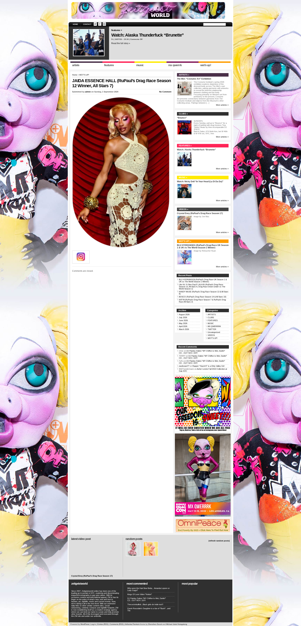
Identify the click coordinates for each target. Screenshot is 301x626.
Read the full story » (120, 43)
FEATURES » (116, 30)
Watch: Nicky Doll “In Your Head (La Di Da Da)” (200, 181)
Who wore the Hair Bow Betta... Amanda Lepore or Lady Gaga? (148, 589)
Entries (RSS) (102, 624)
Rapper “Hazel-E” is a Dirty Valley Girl (208, 366)
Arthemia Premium (132, 624)
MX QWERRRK (214, 326)
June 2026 (183, 320)
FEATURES (213, 320)
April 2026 (183, 326)
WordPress (84, 624)
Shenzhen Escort (155, 624)
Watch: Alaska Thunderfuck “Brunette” (147, 35)
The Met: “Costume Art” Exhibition (194, 79)
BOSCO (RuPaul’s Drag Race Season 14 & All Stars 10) (202, 297)
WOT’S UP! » (185, 241)
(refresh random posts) (219, 541)
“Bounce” (182, 118)
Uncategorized (214, 332)
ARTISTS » (184, 75)
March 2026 (184, 329)
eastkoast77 (184, 366)
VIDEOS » (183, 209)
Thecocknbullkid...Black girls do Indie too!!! (145, 604)
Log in (93, 624)
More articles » (222, 105)
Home (75, 24)
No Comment (165, 92)
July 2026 (183, 317)
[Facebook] (99, 24)
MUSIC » (183, 177)
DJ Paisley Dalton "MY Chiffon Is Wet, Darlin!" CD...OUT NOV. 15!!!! (146, 599)
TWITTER (212, 329)
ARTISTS (212, 314)
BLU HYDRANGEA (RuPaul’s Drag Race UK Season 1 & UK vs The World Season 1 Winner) (203, 246)
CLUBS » (183, 114)
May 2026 (183, 323)
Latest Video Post (81, 538)
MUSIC (211, 323)
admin (88, 92)
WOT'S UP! (84, 75)
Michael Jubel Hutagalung (176, 624)
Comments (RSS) (117, 624)
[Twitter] (95, 24)
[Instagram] (104, 24)
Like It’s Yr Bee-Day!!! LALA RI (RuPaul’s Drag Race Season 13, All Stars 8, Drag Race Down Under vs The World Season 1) (202, 287)
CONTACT (87, 24)
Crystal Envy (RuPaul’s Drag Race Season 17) (200, 213)
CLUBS (211, 317)
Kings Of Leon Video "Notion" (139, 594)
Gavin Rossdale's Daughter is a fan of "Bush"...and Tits (148, 609)
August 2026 (184, 314)
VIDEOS (211, 335)
